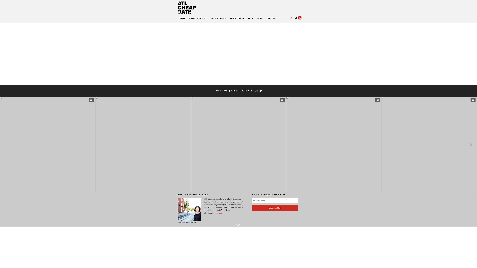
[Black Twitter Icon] (296, 18)
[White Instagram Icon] (256, 90)
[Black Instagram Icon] (291, 18)
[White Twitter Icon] (260, 90)
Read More (218, 213)
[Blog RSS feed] (299, 18)
